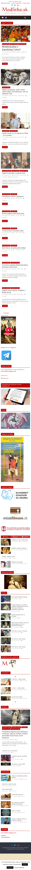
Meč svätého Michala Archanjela (19, 597)
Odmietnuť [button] (10, 867)
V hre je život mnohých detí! (13, 231)
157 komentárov (24, 541)
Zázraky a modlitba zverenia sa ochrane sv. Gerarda (19, 819)
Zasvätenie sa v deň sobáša (18, 764)
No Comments (24, 680)
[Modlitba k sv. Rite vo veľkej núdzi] (6, 539)
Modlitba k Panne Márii (17, 562)
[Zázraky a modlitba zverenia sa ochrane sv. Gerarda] (6, 818)
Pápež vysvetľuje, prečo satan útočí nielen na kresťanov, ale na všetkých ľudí (15, 92)
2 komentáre (22, 796)
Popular (7, 536)
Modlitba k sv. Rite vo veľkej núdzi (19, 540)
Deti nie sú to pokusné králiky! (14, 248)
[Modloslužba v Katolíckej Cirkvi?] (15, 26)
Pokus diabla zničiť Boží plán (13, 213)
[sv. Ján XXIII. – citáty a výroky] (6, 679)
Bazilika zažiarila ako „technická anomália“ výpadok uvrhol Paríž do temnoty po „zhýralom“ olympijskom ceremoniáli (19, 607)
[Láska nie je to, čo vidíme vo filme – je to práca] (15, 113)
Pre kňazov (24, 727)
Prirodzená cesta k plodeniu (13, 196)
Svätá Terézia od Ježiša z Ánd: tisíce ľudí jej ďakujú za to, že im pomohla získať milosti (20, 624)
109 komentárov (24, 549)
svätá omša (15, 177)
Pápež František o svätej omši (13, 173)
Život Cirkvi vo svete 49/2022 (18, 647)
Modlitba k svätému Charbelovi (18, 548)
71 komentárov (14, 558)
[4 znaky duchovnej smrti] (6, 793)
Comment (26, 536)
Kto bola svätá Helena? (17, 697)
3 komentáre (6, 54)
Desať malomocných (7, 789)
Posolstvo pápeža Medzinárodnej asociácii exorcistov (15, 266)
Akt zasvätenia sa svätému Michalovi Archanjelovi (17, 803)
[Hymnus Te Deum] (6, 810)
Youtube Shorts (4, 315)
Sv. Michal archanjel (15, 729)
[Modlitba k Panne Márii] (6, 561)
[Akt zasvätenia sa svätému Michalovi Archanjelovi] (6, 802)
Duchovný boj (6, 44)
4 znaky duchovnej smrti (17, 794)
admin (13, 198)
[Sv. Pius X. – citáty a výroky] (6, 688)
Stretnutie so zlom (15, 262)
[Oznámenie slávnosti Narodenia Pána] (6, 755)
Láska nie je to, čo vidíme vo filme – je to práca (15, 134)
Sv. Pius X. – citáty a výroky (17, 688)
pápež (11, 177)
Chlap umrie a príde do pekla (9, 784)
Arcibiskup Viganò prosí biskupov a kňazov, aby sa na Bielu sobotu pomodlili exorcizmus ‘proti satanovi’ (15, 734)
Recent (16, 536)
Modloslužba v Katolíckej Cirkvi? (11, 48)
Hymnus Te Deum (15, 810)
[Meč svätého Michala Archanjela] (6, 596)
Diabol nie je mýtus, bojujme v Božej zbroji (14, 291)
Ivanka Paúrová (16, 52)
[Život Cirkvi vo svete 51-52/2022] (6, 630)
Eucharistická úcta (6, 170)
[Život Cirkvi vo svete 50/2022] (6, 638)
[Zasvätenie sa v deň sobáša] (6, 763)
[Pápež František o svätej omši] (15, 153)
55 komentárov (24, 563)
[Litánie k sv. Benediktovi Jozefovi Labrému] (6, 775)
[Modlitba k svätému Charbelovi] (6, 547)
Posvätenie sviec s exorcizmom (9, 750)
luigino (13, 739)
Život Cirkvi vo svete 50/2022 (18, 639)
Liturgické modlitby (7, 727)
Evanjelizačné (5, 131)
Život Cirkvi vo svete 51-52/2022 (19, 631)
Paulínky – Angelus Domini (8, 556)
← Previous (5, 313)
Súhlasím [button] (25, 864)
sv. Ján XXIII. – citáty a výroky (18, 3)
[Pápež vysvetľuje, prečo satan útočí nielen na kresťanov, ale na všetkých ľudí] (15, 70)
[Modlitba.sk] (2, 17)
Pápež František (13, 44)
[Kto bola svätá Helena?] (6, 697)
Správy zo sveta (22, 44)
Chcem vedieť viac (19, 867)
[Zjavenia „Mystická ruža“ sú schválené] (6, 614)
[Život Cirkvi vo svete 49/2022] (6, 646)
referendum (13, 194)
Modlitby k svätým (16, 727)
